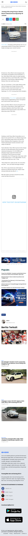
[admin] (3, 321)
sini (17, 171)
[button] (6, 264)
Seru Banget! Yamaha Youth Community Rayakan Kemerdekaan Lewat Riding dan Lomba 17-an (13, 363)
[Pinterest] (14, 19)
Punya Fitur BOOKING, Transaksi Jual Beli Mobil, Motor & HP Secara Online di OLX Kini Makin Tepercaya (13, 274)
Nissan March (4, 44)
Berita (2, 6)
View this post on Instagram (14, 202)
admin (4, 24)
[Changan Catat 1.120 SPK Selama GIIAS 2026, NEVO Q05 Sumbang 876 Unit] (14, 384)
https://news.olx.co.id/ (10, 322)
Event (2, 360)
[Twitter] (10, 19)
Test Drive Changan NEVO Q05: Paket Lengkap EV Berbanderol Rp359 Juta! (12, 439)
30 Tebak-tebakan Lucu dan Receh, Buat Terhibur (13, 287)
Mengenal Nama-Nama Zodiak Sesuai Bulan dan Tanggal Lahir (12, 277)
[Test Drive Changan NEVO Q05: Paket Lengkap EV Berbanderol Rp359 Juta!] (14, 421)
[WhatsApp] (17, 19)
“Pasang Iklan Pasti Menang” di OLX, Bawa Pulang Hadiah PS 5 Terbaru (13, 281)
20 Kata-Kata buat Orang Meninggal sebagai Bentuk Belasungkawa (13, 284)
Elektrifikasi (3, 437)
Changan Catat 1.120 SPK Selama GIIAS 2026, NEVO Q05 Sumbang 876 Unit (12, 401)
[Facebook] (7, 19)
